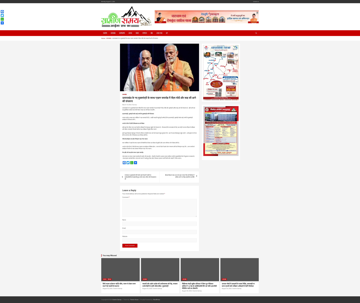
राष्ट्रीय (105, 33)
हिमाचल (109, 279)
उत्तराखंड (113, 33)
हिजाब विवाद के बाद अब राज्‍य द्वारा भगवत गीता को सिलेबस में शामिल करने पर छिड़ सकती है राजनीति (179, 176)
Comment (126, 197)
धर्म (167, 33)
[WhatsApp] (2, 19)
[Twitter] (2, 15)
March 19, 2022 (126, 104)
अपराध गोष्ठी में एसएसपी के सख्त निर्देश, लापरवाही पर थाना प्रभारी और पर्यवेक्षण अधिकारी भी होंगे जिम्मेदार (238, 285)
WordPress (156, 299)
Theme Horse (134, 299)
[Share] (2, 23)
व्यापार (137, 33)
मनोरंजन (144, 33)
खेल (152, 33)
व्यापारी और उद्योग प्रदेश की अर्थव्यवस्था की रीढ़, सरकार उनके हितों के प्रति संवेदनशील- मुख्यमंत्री (159, 285)
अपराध (130, 33)
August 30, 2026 (107, 288)
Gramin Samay (117, 288)
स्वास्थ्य (104, 279)
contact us (256, 1)
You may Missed (110, 255)
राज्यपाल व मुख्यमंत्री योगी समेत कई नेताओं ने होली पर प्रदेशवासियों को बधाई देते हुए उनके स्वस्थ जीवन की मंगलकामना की (140, 177)
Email (124, 228)
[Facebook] (2, 12)
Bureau (135, 104)
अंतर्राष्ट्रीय (122, 33)
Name (124, 220)
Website (124, 236)
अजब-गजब (159, 33)
